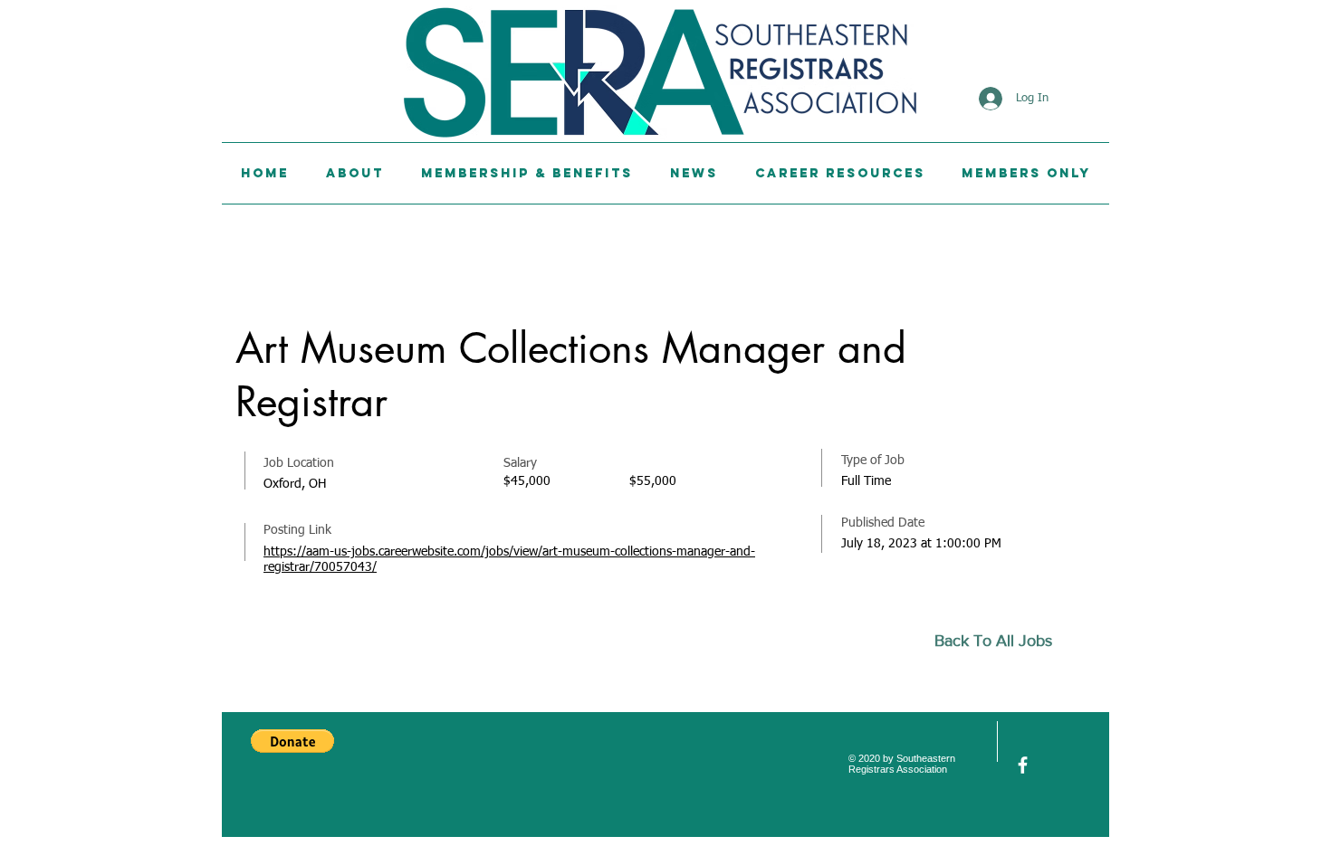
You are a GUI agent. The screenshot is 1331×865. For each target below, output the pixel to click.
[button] (292, 741)
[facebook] (1022, 765)
